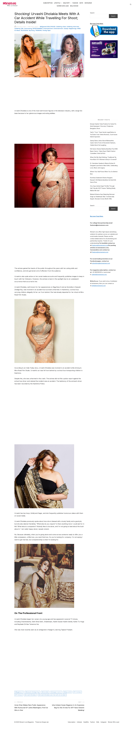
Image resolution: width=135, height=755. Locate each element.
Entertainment (48, 28)
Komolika (45, 692)
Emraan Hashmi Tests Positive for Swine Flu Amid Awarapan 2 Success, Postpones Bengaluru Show (103, 126)
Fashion (75, 3)
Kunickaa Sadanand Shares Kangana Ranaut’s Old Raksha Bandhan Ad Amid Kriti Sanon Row (103, 180)
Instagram (88, 3)
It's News (17, 30)
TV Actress (77, 692)
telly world (68, 692)
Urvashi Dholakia (31, 695)
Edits (81, 3)
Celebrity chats (61, 26)
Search (92, 13)
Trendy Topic (46, 30)
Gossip (66, 28)
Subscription (48, 3)
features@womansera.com (100, 245)
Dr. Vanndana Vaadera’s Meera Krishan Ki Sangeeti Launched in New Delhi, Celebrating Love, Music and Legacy (104, 166)
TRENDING (38, 30)
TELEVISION (24, 30)
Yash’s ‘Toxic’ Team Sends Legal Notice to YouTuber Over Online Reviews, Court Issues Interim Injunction (103, 134)
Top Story (32, 30)
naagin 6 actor (56, 692)
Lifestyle (57, 3)
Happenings (72, 28)
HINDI (79, 28)
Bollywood (74, 6)
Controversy (28, 28)
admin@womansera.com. (99, 274)
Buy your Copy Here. (96, 23)
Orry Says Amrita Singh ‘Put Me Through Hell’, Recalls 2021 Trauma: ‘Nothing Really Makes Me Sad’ (102, 188)
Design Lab (45, 722)
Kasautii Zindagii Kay (32, 692)
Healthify (66, 3)
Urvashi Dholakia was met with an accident (52, 695)
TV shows (19, 695)
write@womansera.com (99, 285)
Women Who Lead (63, 6)
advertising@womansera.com (101, 263)
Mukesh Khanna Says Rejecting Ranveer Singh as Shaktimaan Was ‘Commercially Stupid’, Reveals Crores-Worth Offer (102, 197)
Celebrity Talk (18, 28)
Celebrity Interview (73, 26)
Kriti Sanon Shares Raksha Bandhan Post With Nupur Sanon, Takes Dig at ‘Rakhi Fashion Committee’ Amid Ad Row (104, 151)
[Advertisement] (49, 94)
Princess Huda (21, 26)
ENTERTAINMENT (38, 28)
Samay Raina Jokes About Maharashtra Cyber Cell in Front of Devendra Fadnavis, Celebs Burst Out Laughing (103, 143)
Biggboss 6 (19, 692)
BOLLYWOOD (51, 26)
